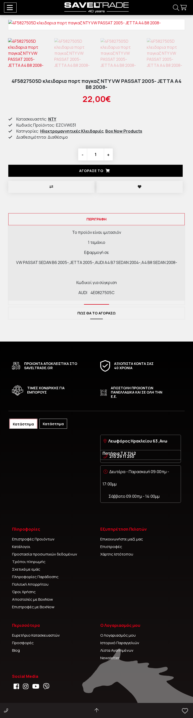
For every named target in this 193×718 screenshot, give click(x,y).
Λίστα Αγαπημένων (116, 650)
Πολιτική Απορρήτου (30, 584)
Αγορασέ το (91, 170)
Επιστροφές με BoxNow (33, 607)
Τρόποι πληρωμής (28, 561)
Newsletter (109, 657)
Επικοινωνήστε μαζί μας (121, 539)
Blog (16, 650)
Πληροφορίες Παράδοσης (35, 576)
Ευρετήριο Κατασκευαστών (36, 635)
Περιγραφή (96, 219)
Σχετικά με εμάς (26, 569)
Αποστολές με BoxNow (32, 599)
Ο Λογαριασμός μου (118, 635)
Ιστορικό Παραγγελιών (119, 642)
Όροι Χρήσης (24, 591)
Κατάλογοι (21, 546)
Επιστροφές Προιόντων (33, 539)
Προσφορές (23, 642)
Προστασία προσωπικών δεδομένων (44, 554)
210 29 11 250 (121, 456)
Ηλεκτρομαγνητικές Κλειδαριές (72, 131)
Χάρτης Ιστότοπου (116, 554)
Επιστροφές (111, 546)
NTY (52, 119)
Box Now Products (123, 131)
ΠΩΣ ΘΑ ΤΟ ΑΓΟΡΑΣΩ (96, 313)
